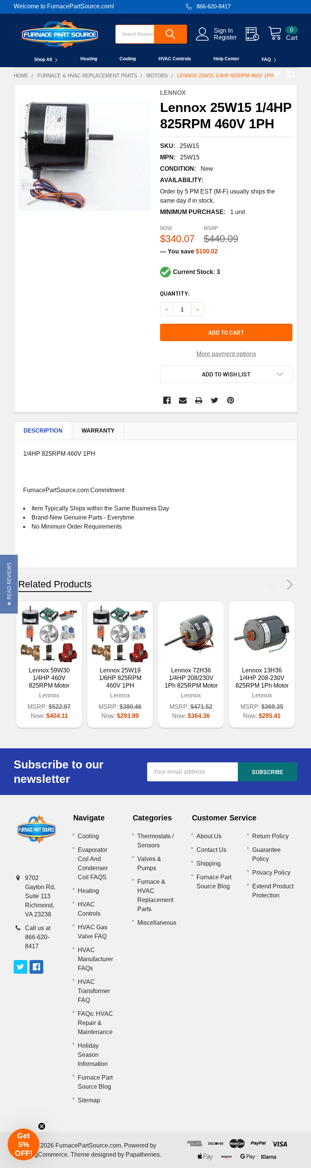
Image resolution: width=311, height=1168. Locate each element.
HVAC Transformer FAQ (94, 991)
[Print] (199, 400)
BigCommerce (48, 1154)
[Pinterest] (230, 400)
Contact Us (211, 850)
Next (288, 585)
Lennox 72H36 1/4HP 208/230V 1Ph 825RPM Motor (191, 678)
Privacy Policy (271, 872)
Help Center (226, 59)
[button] (9, 584)
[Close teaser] (42, 1126)
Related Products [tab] (55, 584)
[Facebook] (290, 74)
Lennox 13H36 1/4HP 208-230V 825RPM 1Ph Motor (262, 678)
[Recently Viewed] (257, 34)
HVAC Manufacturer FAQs (95, 959)
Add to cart (226, 332)
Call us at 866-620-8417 (37, 937)
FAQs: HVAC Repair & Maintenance (95, 1023)
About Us (208, 836)
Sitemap (89, 1100)
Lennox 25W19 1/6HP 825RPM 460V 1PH (120, 678)
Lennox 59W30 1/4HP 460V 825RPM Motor (49, 678)
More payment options (226, 354)
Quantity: (175, 293)
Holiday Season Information (93, 1054)
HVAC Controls (175, 59)
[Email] (183, 400)
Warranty (98, 430)
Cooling (127, 59)
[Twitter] (277, 74)
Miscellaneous (156, 922)
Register (225, 37)
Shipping (208, 863)
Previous (274, 585)
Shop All (43, 59)
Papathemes (143, 1154)
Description (43, 430)
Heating (88, 59)
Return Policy (270, 836)
